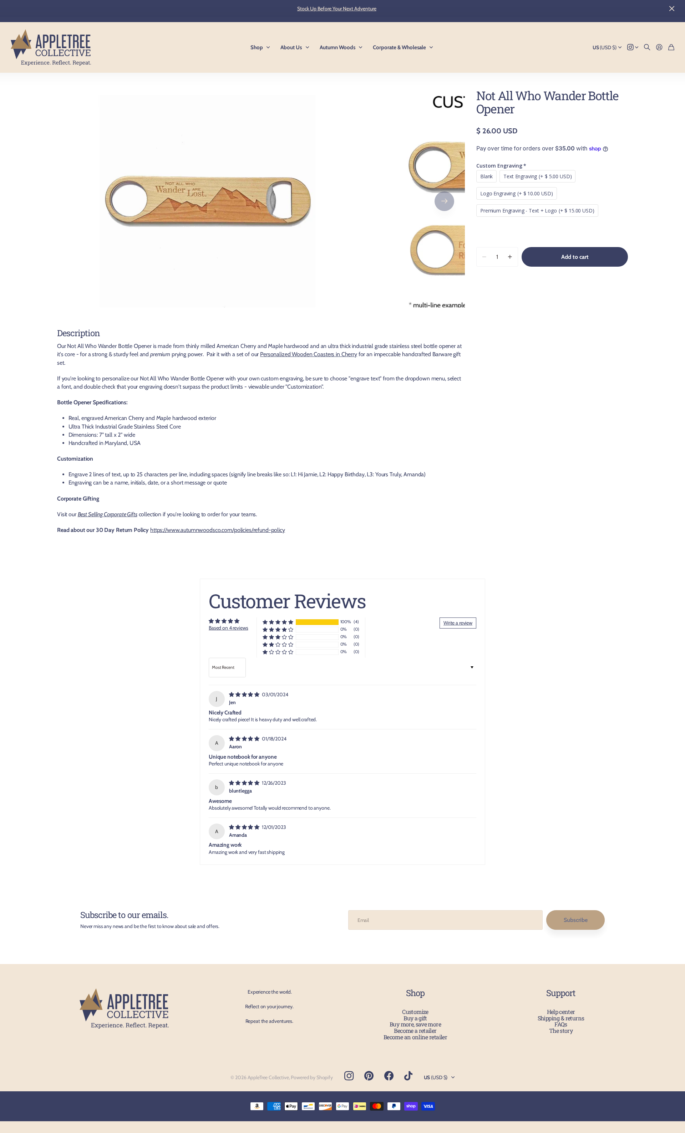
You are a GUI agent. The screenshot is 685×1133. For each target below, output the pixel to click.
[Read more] (633, 48)
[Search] (647, 48)
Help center (561, 1011)
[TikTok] (408, 1076)
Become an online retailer (415, 1037)
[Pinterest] (369, 1076)
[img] (244, 694)
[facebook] (389, 1076)
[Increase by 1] (510, 257)
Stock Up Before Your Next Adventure (336, 8)
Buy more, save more (415, 1024)
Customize (415, 1011)
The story (561, 1030)
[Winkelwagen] (671, 48)
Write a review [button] (457, 623)
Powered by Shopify (312, 1077)
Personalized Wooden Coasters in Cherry (308, 354)
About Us (291, 47)
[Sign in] (659, 48)
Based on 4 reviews (228, 628)
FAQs (560, 1024)
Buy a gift (415, 1018)
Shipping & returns (561, 1018)
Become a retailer (415, 1030)
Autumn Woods (337, 47)
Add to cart (575, 256)
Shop (256, 47)
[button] (444, 201)
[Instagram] (349, 1075)
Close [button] (671, 8)
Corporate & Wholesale (399, 47)
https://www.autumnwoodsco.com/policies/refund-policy (217, 530)
